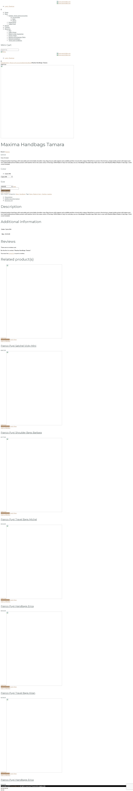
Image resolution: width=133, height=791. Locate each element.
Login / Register (9, 6)
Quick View (13, 339)
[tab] (68, 197)
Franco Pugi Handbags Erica (17, 606)
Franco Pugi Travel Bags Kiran (18, 693)
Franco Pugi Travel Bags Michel (19, 519)
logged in (11, 253)
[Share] (3, 788)
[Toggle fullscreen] (5, 788)
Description (8, 197)
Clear (14, 186)
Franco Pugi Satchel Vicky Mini (18, 345)
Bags (24, 63)
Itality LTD (42, 786)
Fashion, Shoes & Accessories (13, 63)
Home (2, 63)
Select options (5, 339)
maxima (49, 194)
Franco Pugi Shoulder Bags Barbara (21, 432)
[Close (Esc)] (1, 788)
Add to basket (5, 190)
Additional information (12, 199)
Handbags (29, 63)
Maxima (7, 152)
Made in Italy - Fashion (40, 194)
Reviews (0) (9, 201)
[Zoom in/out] (7, 788)
